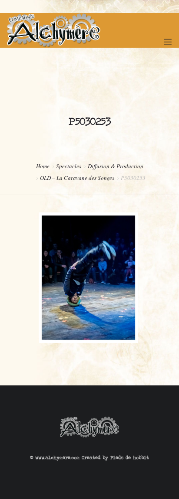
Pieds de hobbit (129, 457)
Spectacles (68, 166)
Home (43, 166)
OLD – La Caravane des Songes (77, 178)
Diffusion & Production (115, 166)
